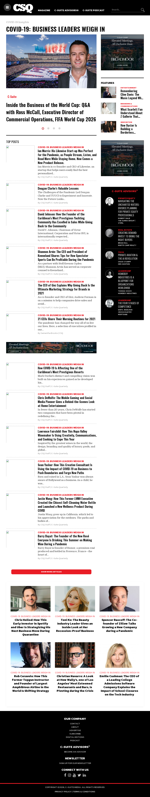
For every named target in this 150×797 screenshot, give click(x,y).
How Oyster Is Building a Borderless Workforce (129, 130)
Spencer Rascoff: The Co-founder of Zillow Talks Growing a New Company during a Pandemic (119, 625)
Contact (75, 723)
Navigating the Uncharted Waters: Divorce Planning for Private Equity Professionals (128, 208)
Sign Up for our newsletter (75, 763)
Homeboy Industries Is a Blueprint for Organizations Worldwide (126, 281)
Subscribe (75, 733)
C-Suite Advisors (125, 191)
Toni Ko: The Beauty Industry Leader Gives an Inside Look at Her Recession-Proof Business (75, 625)
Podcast (75, 740)
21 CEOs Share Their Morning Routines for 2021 (66, 319)
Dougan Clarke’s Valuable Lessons (58, 188)
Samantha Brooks (49, 333)
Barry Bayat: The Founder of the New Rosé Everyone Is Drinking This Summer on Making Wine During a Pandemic (65, 540)
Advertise (75, 730)
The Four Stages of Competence (128, 304)
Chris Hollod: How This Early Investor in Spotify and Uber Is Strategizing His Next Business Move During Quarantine (30, 627)
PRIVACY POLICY (63, 791)
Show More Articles (51, 571)
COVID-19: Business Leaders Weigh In (61, 147)
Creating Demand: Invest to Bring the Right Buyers (128, 236)
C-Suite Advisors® (66, 10)
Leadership (124, 271)
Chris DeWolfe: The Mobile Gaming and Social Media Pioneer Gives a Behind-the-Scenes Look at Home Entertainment (66, 401)
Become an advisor (75, 751)
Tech (121, 252)
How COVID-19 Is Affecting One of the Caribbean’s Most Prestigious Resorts (61, 370)
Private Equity (126, 198)
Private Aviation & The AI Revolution (128, 256)
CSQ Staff (45, 176)
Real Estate (125, 230)
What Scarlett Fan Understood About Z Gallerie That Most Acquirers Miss (132, 116)
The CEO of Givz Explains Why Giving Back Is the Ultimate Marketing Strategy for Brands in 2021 (66, 289)
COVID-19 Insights (17, 22)
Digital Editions (75, 737)
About (75, 727)
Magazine (44, 10)
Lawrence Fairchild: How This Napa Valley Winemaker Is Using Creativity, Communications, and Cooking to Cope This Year (67, 435)
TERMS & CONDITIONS (84, 791)
